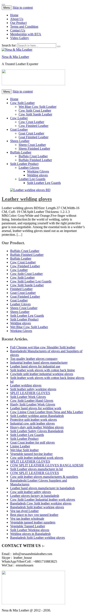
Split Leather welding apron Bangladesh (37, 416)
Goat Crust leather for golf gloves (32, 442)
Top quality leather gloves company (34, 358)
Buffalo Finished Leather (35, 160)
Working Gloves (38, 171)
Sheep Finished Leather (34, 148)
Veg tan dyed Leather (24, 511)
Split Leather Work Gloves (28, 397)
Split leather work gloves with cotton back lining (42, 370)
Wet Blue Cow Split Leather (37, 106)
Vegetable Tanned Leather (27, 526)
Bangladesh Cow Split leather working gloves (40, 503)
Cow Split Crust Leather (35, 110)
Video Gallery (19, 38)
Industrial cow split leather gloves (32, 423)
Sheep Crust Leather (32, 145)
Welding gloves (37, 175)
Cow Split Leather (22, 103)
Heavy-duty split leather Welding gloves (37, 427)
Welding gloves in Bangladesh (30, 534)
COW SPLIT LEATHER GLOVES (34, 473)
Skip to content (23, 7)
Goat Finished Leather (33, 137)
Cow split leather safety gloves (30, 492)
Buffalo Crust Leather (33, 156)
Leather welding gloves (27, 199)
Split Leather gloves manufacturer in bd (36, 469)
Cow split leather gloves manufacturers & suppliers (44, 476)
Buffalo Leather (20, 152)
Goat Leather (19, 129)
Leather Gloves (29, 167)
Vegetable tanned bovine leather (31, 454)
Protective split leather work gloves (33, 419)
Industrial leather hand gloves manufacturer (39, 362)
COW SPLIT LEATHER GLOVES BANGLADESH (46, 465)
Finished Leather (21, 289)
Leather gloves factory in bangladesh (34, 496)
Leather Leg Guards (32, 179)
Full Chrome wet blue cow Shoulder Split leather (42, 347)
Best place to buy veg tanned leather (34, 515)
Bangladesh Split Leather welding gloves (37, 537)
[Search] (58, 46)
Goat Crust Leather (31, 133)
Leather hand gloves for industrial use (35, 366)
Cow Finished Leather (33, 125)
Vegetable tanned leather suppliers (32, 522)
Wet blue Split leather (24, 450)
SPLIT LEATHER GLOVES (30, 393)
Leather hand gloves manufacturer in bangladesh (42, 488)
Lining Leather (20, 446)
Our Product (18, 23)
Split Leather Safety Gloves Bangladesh (36, 431)
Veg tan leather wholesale (27, 518)
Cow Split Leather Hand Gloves (31, 400)
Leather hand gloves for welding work (35, 408)
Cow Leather (19, 118)
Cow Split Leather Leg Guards (30, 281)
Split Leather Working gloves (29, 530)
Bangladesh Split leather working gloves (37, 507)
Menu (6, 7)
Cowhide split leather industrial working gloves (41, 374)
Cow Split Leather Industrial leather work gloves (42, 499)
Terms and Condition (24, 26)
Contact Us (17, 30)
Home (14, 15)
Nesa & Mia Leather (15, 57)
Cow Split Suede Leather (35, 114)
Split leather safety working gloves (33, 389)
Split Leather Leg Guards (44, 183)
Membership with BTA (25, 34)
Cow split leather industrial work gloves (36, 457)
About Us (16, 19)
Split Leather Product (24, 164)
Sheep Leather (19, 141)
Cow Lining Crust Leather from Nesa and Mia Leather (46, 412)
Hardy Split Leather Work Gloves (32, 404)
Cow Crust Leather (31, 122)
